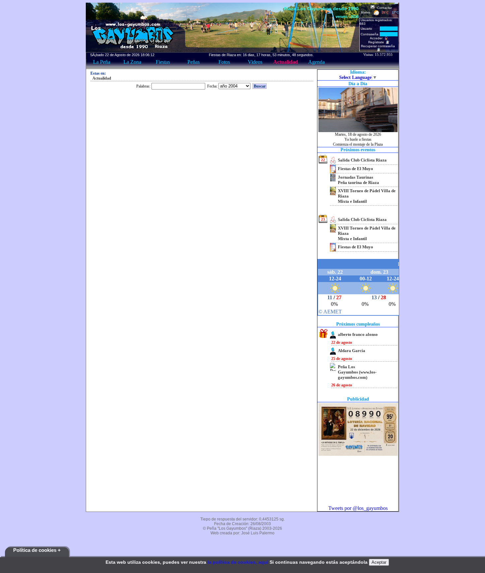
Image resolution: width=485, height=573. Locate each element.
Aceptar (379, 562)
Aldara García (351, 350)
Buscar (260, 86)
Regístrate (377, 42)
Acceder (377, 38)
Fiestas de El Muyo (355, 168)
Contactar (383, 8)
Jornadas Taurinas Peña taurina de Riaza (358, 180)
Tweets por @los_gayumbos (358, 508)
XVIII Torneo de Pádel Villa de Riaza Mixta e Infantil (367, 196)
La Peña (101, 62)
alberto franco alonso (358, 334)
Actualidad (285, 62)
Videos (255, 62)
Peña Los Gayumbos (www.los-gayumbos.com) (357, 372)
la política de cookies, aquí (238, 562)
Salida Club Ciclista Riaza (362, 160)
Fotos (224, 62)
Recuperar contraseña (379, 46)
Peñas (193, 62)
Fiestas (163, 62)
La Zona (132, 62)
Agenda (316, 62)
